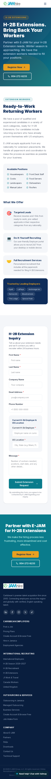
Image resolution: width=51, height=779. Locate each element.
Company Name (16, 379)
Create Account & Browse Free (17, 636)
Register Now (15, 67)
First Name (15, 355)
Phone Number (16, 404)
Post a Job (8, 627)
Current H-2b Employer (24, 428)
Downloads (8, 747)
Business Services (11, 710)
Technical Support (11, 756)
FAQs (5, 742)
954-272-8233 (19, 76)
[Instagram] (18, 612)
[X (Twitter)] (25, 612)
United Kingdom (10, 687)
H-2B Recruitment (11, 668)
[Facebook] (12, 612)
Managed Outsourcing (13, 705)
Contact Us (8, 751)
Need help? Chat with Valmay (33, 773)
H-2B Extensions (10, 673)
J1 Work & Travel (10, 677)
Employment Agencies (13, 645)
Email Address (16, 392)
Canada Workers (10, 682)
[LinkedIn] (5, 612)
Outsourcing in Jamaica (13, 700)
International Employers (13, 659)
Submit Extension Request (24, 484)
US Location (18, 440)
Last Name (15, 367)
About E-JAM (9, 733)
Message (14, 456)
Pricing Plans (9, 631)
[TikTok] (31, 612)
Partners (7, 737)
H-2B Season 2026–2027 (14, 663)
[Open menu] (45, 3)
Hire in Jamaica (10, 640)
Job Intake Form (10, 719)
